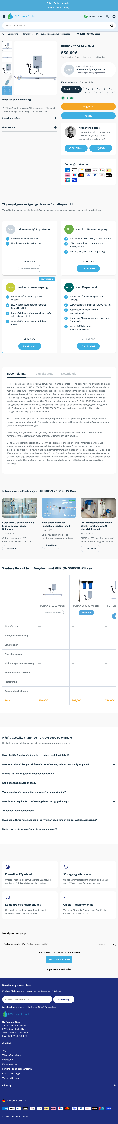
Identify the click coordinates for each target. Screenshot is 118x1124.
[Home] (3, 34)
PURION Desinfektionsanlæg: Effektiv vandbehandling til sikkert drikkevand (96, 525)
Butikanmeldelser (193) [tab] (37, 944)
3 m (88, 89)
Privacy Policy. (51, 1007)
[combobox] (59, 25)
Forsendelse (80, 57)
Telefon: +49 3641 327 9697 (15, 1032)
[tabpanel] (59, 423)
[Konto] (107, 16)
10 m (109, 89)
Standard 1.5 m (71, 89)
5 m (98, 89)
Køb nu (88, 116)
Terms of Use (37, 1007)
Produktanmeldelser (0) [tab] (14, 944)
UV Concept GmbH (19, 1116)
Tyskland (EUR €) (14, 1101)
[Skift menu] (4, 16)
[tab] (16, 375)
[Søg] (111, 25)
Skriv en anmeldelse (59, 959)
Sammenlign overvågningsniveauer (90, 73)
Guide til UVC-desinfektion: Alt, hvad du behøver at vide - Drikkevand (18, 525)
